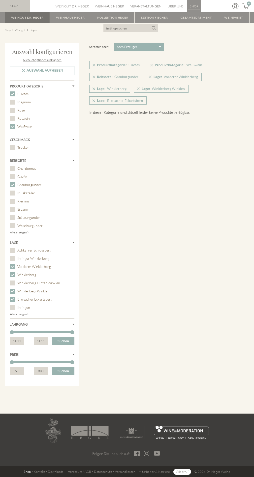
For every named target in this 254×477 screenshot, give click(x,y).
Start (15, 6)
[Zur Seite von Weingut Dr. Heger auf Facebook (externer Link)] (137, 453)
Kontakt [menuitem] (39, 472)
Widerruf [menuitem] (182, 472)
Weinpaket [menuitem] (233, 17)
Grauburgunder (29, 185)
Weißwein (24, 126)
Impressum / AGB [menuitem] (78, 472)
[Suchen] (153, 28)
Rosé (21, 110)
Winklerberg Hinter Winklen (38, 283)
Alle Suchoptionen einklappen (42, 60)
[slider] (12, 332)
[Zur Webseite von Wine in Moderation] (181, 432)
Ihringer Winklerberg (33, 258)
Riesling (23, 201)
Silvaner (23, 209)
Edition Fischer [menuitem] (154, 17)
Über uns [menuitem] (176, 6)
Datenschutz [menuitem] (103, 472)
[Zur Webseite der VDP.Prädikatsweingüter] (131, 432)
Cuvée (22, 176)
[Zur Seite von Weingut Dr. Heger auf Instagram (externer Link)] (147, 453)
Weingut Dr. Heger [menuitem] (72, 6)
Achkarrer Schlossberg (34, 250)
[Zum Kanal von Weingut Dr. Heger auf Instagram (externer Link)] (157, 453)
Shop (8, 30)
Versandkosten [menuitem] (125, 472)
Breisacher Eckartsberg (34, 299)
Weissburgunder (30, 226)
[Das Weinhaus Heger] (89, 432)
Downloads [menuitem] (56, 472)
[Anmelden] (235, 6)
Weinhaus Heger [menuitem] (109, 6)
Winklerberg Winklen (33, 291)
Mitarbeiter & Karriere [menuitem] (154, 472)
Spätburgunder (28, 217)
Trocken (23, 147)
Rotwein (23, 118)
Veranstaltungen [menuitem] (145, 6)
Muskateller (26, 193)
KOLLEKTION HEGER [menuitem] (112, 17)
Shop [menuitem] (194, 6)
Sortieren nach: (99, 47)
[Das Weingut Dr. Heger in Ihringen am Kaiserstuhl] (53, 431)
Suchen (63, 341)
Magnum (24, 102)
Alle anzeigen (19, 232)
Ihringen (23, 307)
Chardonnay (26, 168)
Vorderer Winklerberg (34, 266)
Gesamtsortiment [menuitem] (196, 17)
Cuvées (23, 94)
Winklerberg (26, 275)
